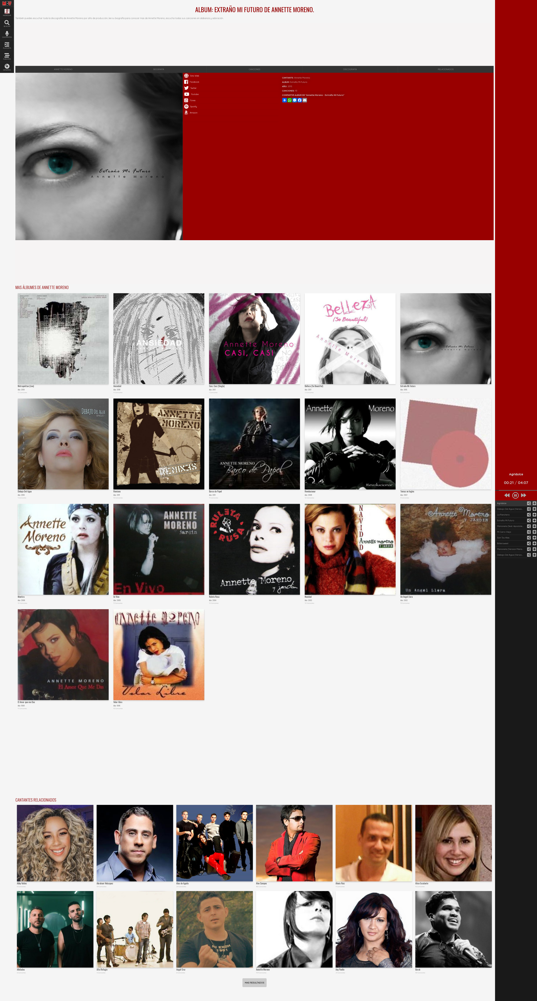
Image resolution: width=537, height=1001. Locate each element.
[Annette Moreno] (294, 929)
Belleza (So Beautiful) (314, 386)
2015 (290, 86)
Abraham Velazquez (105, 883)
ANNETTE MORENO (63, 69)
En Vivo (116, 596)
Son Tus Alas (503, 537)
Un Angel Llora (406, 596)
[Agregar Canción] (534, 503)
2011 (118, 495)
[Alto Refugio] (135, 929)
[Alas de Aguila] (214, 843)
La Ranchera (503, 514)
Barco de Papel (215, 491)
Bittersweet (502, 543)
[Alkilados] (55, 929)
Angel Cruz (180, 969)
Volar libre (117, 702)
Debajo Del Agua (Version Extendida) (511, 509)
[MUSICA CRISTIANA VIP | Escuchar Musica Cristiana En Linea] (7, 2)
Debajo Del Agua (25, 491)
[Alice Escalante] (453, 843)
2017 (214, 389)
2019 (23, 389)
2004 (214, 600)
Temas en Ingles (407, 491)
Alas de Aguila (182, 883)
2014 (23, 495)
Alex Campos (261, 883)
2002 (406, 600)
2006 (23, 600)
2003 (310, 600)
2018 (118, 389)
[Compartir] (528, 503)
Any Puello (340, 969)
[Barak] (453, 929)
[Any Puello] (374, 929)
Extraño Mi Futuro (407, 386)
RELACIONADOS (446, 69)
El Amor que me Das (26, 702)
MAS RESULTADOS (254, 982)
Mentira (21, 596)
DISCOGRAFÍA (350, 69)
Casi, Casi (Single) (216, 386)
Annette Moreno (302, 77)
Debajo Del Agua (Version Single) (511, 555)
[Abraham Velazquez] (135, 843)
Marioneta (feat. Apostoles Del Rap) (511, 526)
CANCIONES (254, 69)
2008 (310, 495)
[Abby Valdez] (55, 843)
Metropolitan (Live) (26, 386)
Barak (417, 969)
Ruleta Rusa (214, 596)
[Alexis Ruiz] (374, 843)
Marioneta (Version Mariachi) (511, 549)
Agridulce (501, 503)
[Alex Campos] (294, 843)
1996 (118, 705)
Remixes (117, 491)
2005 (119, 600)
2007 (406, 495)
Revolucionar (310, 491)
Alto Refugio (102, 969)
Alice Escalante (421, 883)
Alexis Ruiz (340, 883)
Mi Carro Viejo (504, 532)
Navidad (308, 596)
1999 (23, 705)
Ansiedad (117, 386)
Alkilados (21, 969)
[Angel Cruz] (214, 929)
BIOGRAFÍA (158, 69)
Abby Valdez (22, 883)
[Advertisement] (254, 44)
